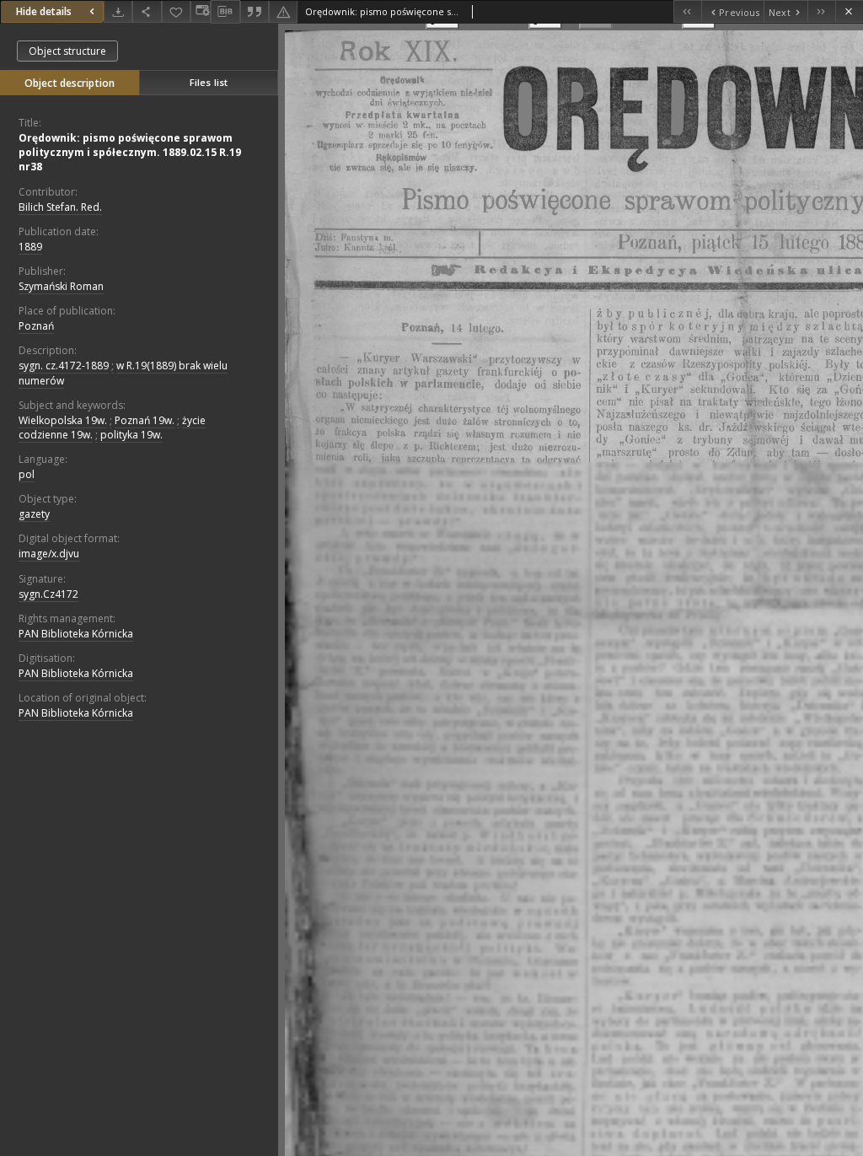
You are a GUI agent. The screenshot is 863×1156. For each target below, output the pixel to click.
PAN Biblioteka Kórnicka (76, 633)
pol (27, 474)
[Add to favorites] (176, 11)
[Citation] (254, 11)
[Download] (118, 11)
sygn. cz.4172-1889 (64, 365)
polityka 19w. (131, 434)
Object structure (67, 51)
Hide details (44, 11)
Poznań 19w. (144, 420)
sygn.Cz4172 (48, 594)
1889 (30, 246)
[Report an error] (283, 11)
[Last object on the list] (821, 11)
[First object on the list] (687, 11)
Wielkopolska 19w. (63, 420)
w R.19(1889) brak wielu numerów (123, 372)
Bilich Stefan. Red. (60, 207)
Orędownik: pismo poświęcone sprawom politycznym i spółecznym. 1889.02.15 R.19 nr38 (130, 152)
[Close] (849, 11)
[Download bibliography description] (225, 12)
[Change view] (200, 11)
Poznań (36, 326)
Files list (209, 82)
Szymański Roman (61, 286)
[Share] (146, 11)
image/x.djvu (49, 553)
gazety (34, 514)
